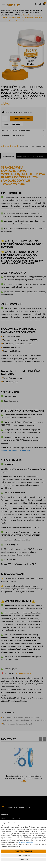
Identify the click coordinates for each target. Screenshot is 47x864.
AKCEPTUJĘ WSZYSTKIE (23, 851)
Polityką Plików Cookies (25, 842)
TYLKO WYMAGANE (23, 855)
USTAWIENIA (23, 859)
